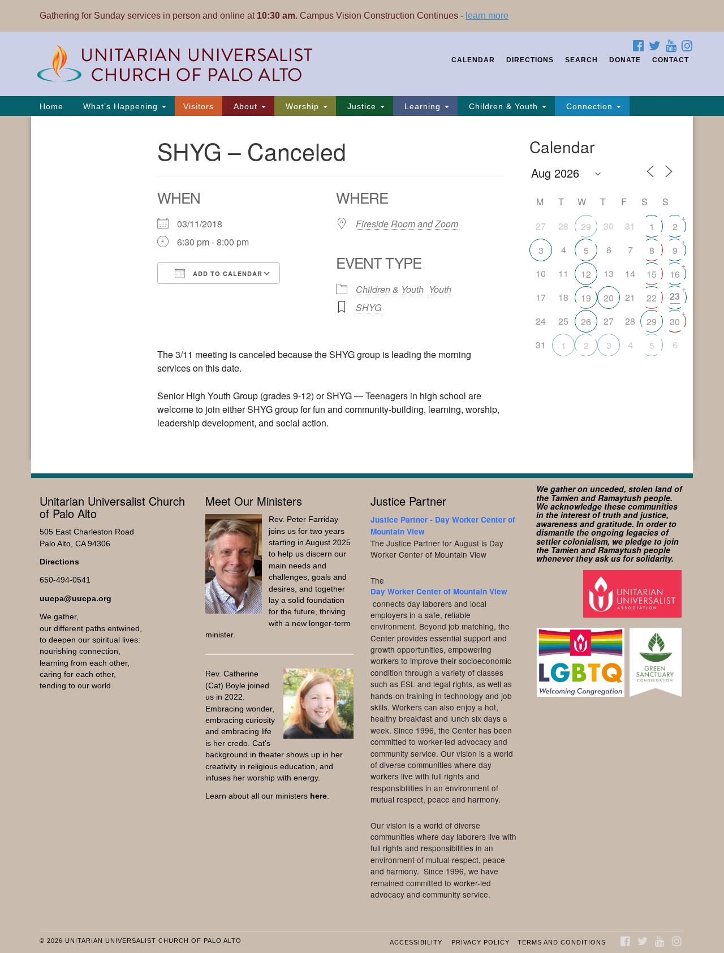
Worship (302, 106)
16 (675, 274)
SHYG (368, 307)
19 (586, 297)
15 (652, 274)
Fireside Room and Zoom (407, 223)
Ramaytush (619, 497)
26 (586, 321)
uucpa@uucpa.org (75, 598)
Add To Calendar (226, 273)
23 (675, 296)
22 (652, 297)
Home (51, 106)
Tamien (565, 497)
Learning (422, 106)
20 (609, 297)
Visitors (198, 106)
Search (581, 60)
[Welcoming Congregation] (582, 657)
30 (675, 321)
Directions (530, 60)
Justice (361, 106)
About (245, 106)
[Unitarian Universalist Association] (633, 593)
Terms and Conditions (562, 942)
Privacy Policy (480, 942)
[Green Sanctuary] (657, 657)
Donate (625, 60)
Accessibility (416, 942)
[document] (362, 288)
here (318, 796)
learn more (487, 15)
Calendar (473, 60)
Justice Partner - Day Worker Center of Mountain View (442, 525)
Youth (440, 289)
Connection (589, 106)
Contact (670, 60)
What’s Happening (120, 106)
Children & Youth (503, 106)
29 (586, 226)
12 (586, 274)
